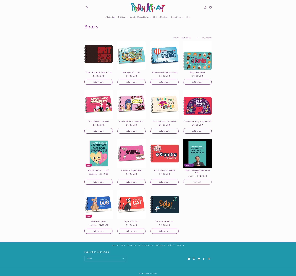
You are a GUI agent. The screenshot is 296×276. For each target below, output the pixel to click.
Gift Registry (160, 245)
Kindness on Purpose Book (131, 171)
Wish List (171, 245)
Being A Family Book (197, 73)
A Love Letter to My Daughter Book (197, 122)
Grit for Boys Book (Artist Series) (98, 73)
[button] (86, 7)
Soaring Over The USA (131, 73)
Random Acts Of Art (150, 273)
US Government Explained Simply (164, 73)
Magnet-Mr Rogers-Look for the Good (197, 172)
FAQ (123, 245)
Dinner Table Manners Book (98, 122)
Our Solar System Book (165, 222)
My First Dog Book (98, 222)
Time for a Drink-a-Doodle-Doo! (131, 122)
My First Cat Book (131, 222)
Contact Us (131, 245)
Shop (179, 245)
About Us (115, 245)
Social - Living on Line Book (164, 171)
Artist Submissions (145, 245)
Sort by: (176, 38)
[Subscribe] (123, 258)
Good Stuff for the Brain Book (164, 122)
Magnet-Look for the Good (98, 171)
